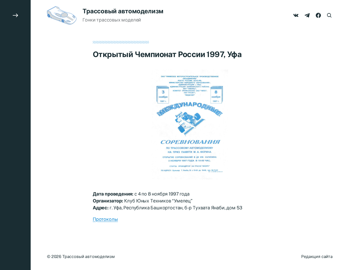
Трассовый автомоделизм (123, 11)
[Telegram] (307, 15)
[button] (15, 135)
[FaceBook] (318, 15)
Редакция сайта (317, 256)
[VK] (295, 15)
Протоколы (105, 219)
